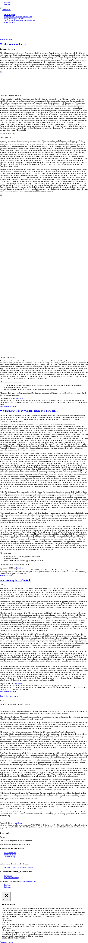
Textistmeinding (9, 856)
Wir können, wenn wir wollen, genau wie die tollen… (29, 410)
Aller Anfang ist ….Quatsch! (15, 580)
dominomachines (10, 855)
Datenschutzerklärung (11, 878)
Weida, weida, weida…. (13, 44)
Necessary (8, 920)
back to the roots (9, 696)
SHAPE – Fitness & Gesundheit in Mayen (18, 867)
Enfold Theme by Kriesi (28, 881)
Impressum (8, 876)
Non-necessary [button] (7, 928)
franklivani (19, 399)
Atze (1, 406)
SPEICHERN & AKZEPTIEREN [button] (14, 938)
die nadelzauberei (10, 853)
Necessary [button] (5, 918)
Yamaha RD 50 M (6, 39)
